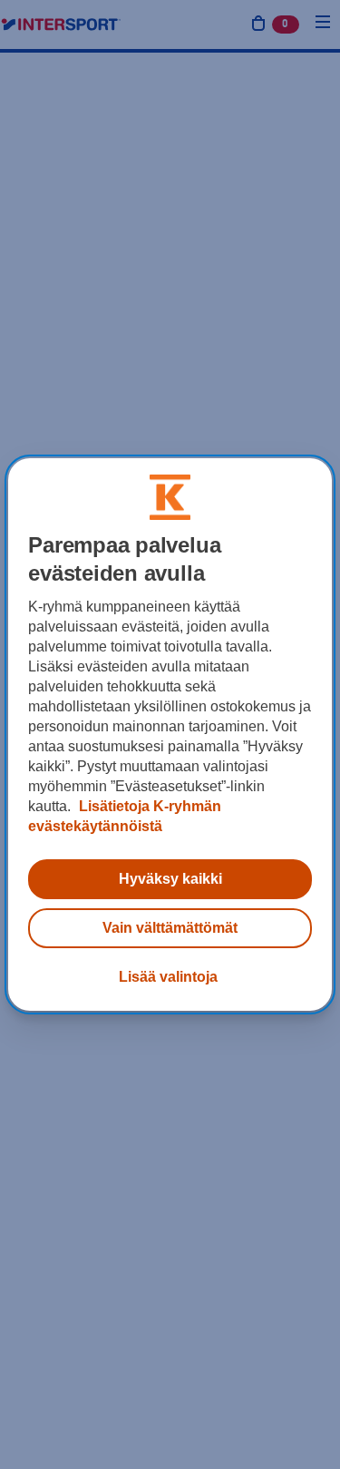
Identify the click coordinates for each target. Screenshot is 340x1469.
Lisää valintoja (168, 976)
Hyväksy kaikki (170, 878)
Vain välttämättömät (170, 927)
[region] (169, 735)
